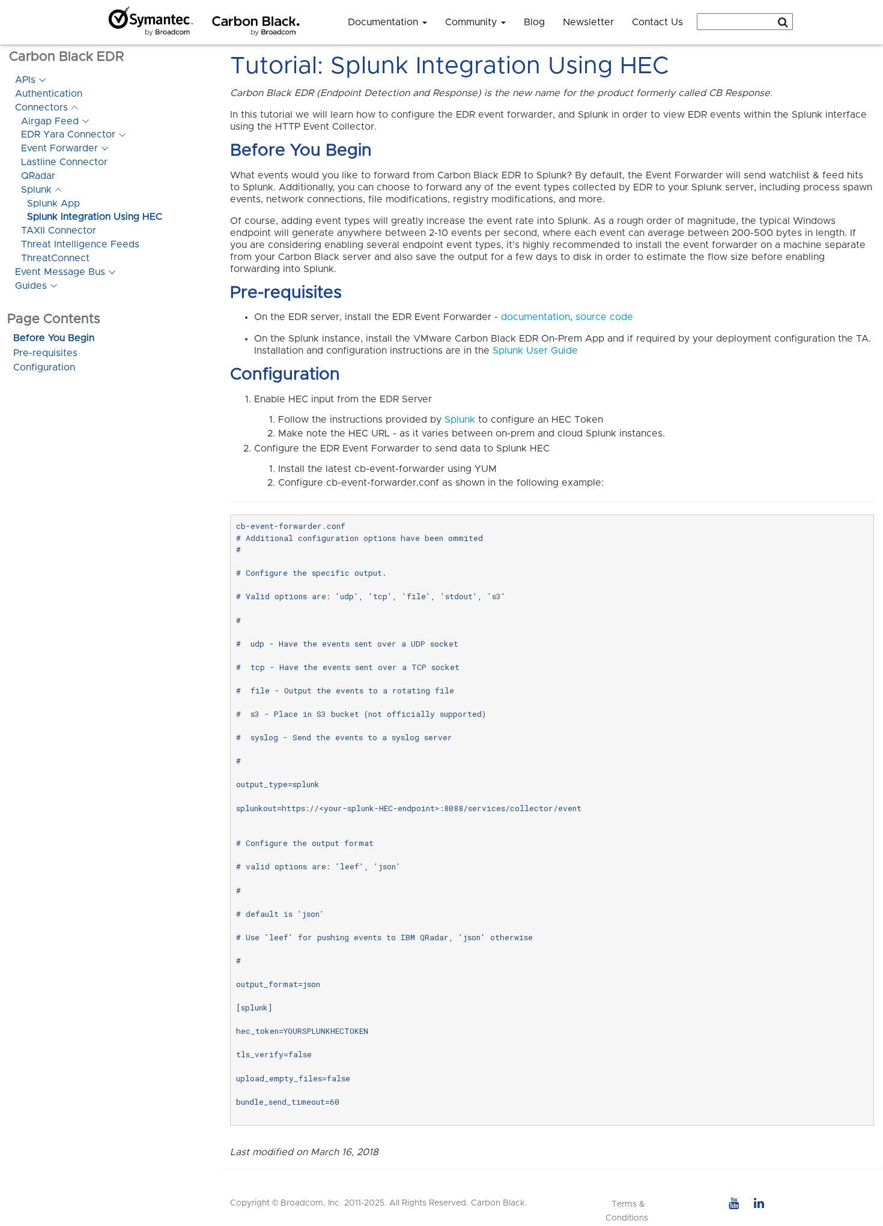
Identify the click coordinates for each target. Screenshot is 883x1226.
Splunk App (53, 203)
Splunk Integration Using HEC (94, 217)
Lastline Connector (64, 162)
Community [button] (472, 22)
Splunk (36, 190)
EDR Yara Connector (68, 134)
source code (604, 317)
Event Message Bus (60, 272)
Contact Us (657, 22)
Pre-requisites (45, 353)
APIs (25, 80)
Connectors (41, 107)
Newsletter (588, 22)
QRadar (38, 176)
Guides (31, 286)
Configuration (44, 367)
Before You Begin (53, 338)
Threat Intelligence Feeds (80, 244)
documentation (535, 317)
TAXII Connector (58, 230)
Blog (534, 22)
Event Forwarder (59, 148)
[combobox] (745, 21)
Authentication (48, 93)
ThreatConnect (55, 258)
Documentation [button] (384, 22)
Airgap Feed (50, 121)
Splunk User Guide (535, 350)
